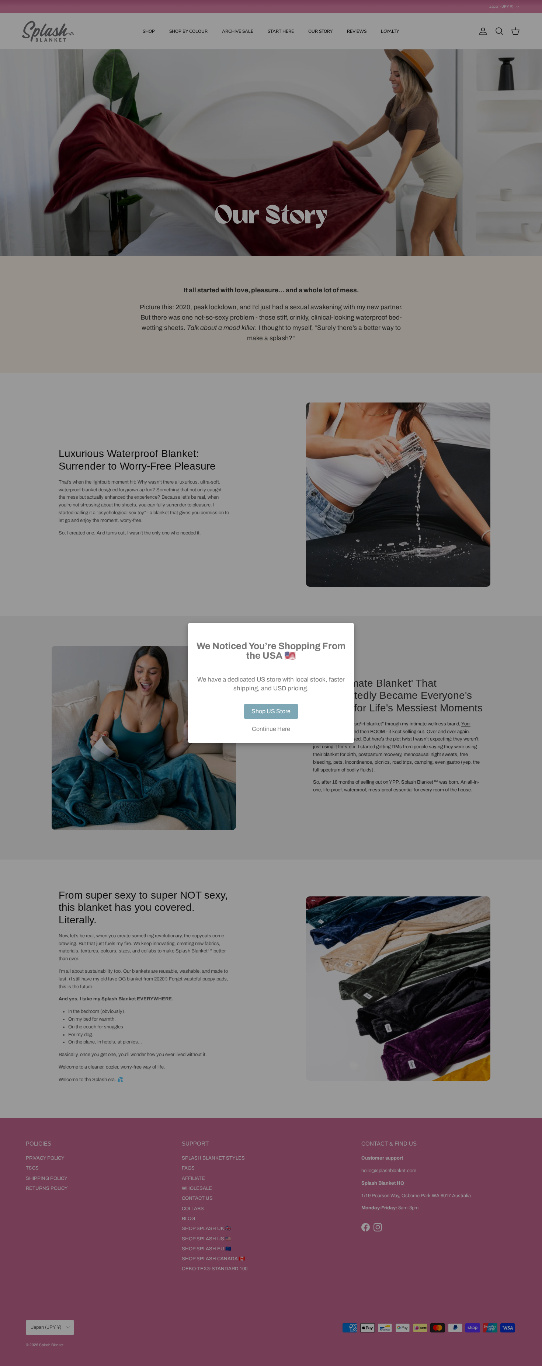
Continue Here (271, 729)
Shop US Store (271, 711)
